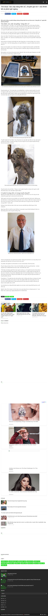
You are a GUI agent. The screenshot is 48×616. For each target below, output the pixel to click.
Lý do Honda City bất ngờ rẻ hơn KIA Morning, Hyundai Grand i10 (20, 585)
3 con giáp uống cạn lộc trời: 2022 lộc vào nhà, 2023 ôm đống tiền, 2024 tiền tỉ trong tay (39, 314)
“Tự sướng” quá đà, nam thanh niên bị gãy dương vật (11, 512)
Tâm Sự (17, 563)
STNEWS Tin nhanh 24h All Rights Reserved (15, 614)
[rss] (45, 614)
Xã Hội (3, 565)
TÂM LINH (11, 296)
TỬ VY (36, 563)
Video (41, 563)
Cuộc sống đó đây (12, 561)
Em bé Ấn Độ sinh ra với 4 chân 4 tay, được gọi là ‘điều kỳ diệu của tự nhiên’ (22, 516)
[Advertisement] (24, 333)
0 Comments (19, 11)
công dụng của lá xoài (12, 573)
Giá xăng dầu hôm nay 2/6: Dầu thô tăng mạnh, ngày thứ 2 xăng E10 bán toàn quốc (24, 579)
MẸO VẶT (36, 561)
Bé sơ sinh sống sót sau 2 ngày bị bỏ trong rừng (17, 500)
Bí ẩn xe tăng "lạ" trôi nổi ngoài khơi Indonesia (17, 506)
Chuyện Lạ (7, 296)
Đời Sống (21, 561)
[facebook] (41, 614)
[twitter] (42, 614)
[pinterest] (44, 614)
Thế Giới (22, 563)
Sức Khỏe (3, 563)
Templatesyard (26, 614)
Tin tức (29, 563)
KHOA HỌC (29, 561)
